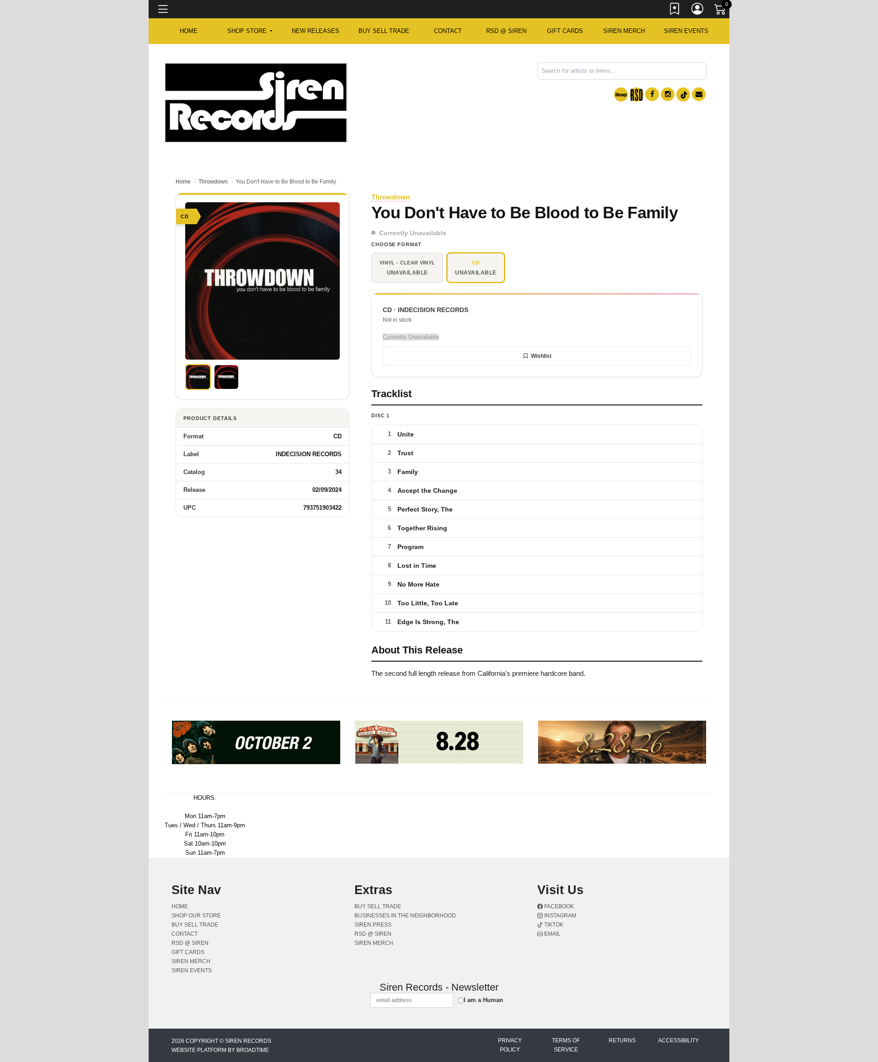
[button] (250, 31)
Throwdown (213, 181)
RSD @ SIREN (506, 30)
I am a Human (483, 1000)
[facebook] (652, 94)
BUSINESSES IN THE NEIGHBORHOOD (405, 915)
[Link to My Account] (697, 10)
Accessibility (678, 1040)
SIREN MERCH (624, 30)
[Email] (699, 94)
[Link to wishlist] (675, 10)
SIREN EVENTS (686, 30)
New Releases (315, 30)
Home (183, 181)
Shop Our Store (196, 915)
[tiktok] (683, 94)
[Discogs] (621, 94)
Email (552, 934)
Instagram (559, 915)
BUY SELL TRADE (384, 30)
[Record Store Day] (636, 94)
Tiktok (553, 925)
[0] (720, 11)
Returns (622, 1040)
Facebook (558, 906)
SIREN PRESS (372, 925)
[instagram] (667, 94)
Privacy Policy (510, 1045)
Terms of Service (566, 1045)
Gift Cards (565, 30)
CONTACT (448, 30)
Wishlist (541, 356)
